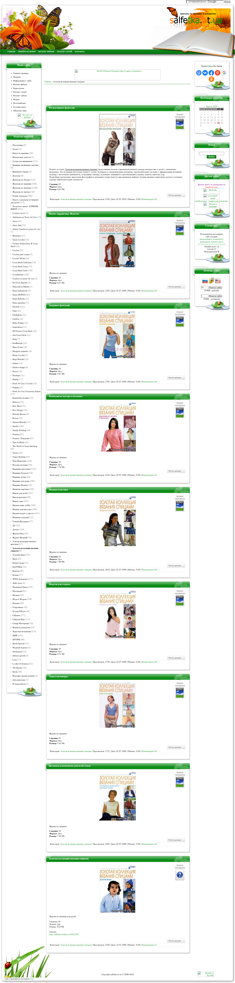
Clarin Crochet (18, 240)
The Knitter (17, 668)
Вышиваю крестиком (21, 469)
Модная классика (58, 489)
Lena (14, 660)
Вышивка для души (20, 481)
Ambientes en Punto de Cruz (24, 217)
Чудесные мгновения (21, 632)
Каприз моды (18, 563)
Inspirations (17, 327)
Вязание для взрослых (22, 509)
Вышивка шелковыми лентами (25, 165)
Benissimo (16, 236)
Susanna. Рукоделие (21, 438)
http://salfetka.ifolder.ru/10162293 (64, 934)
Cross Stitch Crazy (20, 267)
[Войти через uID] (199, 73)
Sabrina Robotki (19, 422)
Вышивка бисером (20, 473)
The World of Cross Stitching (24, 446)
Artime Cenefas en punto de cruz (26, 229)
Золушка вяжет (19, 555)
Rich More (16, 406)
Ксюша (15, 575)
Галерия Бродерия (20, 521)
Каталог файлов (20, 84)
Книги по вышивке (20, 153)
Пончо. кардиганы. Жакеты (64, 213)
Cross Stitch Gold (19, 271)
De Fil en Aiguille (19, 283)
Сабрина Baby (18, 619)
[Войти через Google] (224, 73)
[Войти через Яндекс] (217, 73)
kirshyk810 (218, 239)
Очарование (17, 607)
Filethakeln (17, 315)
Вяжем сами (17, 501)
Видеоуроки (18, 88)
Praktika (15, 388)
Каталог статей (19, 92)
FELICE (15, 307)
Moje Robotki (18, 359)
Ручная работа (18, 684)
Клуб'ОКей (17, 567)
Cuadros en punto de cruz (23, 279)
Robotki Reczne (19, 414)
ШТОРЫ (16, 640)
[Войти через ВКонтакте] (205, 73)
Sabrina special (18, 656)
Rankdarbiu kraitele (20, 398)
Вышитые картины (20, 489)
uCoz (31, 979)
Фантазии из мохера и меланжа (65, 396)
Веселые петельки (20, 465)
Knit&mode (17, 343)
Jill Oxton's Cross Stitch (22, 331)
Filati (14, 311)
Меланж (16, 595)
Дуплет (15, 530)
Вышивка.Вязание (20, 485)
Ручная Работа (18, 611)
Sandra (15, 426)
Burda (15, 672)
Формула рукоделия (21, 627)
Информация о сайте (22, 81)
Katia (14, 339)
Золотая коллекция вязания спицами (76, 199)
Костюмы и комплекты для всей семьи (69, 765)
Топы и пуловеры (58, 676)
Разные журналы (19, 196)
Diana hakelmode (19, 291)
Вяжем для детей (19, 493)
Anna (14, 221)
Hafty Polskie (18, 323)
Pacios (15, 371)
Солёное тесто (18, 213)
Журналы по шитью (21, 192)
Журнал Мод (18, 534)
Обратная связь (20, 111)
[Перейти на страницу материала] (117, 165)
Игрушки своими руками (23, 676)
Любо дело (17, 583)
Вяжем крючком (19, 497)
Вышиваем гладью (20, 172)
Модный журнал (19, 648)
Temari (15, 149)
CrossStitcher (18, 275)
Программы (17, 145)
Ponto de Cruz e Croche (22, 384)
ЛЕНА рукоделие (20, 579)
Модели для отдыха (59, 584)
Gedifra (15, 319)
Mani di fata (17, 347)
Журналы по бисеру (21, 180)
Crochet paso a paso (20, 254)
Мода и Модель (19, 599)
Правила (17, 77)
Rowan (15, 418)
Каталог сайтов (20, 96)
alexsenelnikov (206, 239)
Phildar (15, 380)
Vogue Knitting (19, 457)
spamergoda (205, 242)
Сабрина (16, 615)
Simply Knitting (19, 430)
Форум (16, 99)
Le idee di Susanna (20, 664)
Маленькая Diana (19, 587)
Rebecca (15, 402)
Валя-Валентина (19, 461)
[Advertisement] (117, 63)
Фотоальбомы (19, 103)
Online (15, 363)
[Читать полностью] (176, 196)
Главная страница (20, 73)
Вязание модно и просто (23, 513)
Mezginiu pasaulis (20, 351)
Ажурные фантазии (59, 305)
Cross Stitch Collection (22, 263)
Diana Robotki (18, 299)
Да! (14, 526)
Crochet (15, 250)
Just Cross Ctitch (19, 335)
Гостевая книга (19, 107)
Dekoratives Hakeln (20, 287)
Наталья (15, 603)
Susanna (15, 434)
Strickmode (17, 652)
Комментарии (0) (149, 199)
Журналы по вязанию (21, 188)
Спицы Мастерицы (20, 623)
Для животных (18, 680)
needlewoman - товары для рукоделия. (211, 201)
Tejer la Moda (18, 442)
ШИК (14, 636)
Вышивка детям (19, 477)
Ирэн (14, 559)
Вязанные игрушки (20, 517)
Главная (47, 82)
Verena (15, 453)
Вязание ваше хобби (21, 505)
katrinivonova (217, 242)
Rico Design (17, 410)
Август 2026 (211, 106)
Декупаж (16, 176)
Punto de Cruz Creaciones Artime (26, 391)
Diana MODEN (19, 295)
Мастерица (17, 591)
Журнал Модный (19, 538)
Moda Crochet (18, 355)
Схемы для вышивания (22, 161)
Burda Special (18, 644)
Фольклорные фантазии (62, 107)
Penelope (16, 375)
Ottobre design (18, 367)
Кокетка (15, 571)
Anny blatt (16, 225)
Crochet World (18, 258)
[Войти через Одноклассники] (211, 79)
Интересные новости (21, 157)
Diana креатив (18, 303)
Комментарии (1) (149, 945)
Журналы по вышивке (21, 184)
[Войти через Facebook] (211, 73)
